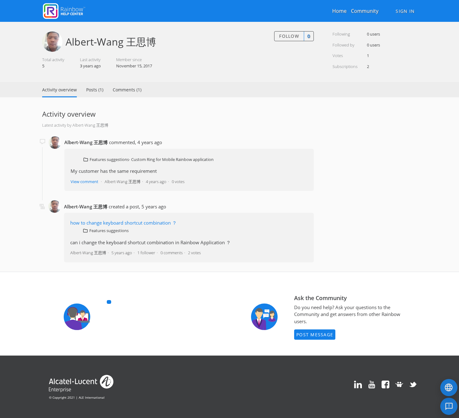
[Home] (64, 10)
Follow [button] (289, 36)
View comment (84, 181)
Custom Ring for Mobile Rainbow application (172, 159)
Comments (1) (127, 90)
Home (339, 10)
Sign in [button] (405, 11)
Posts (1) (94, 90)
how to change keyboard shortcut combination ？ (123, 223)
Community (364, 10)
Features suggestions (109, 159)
